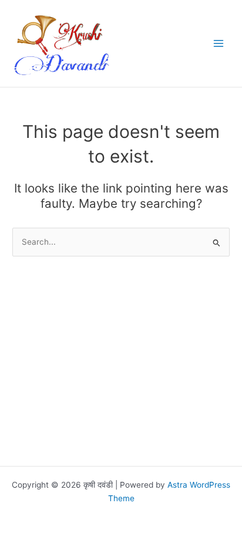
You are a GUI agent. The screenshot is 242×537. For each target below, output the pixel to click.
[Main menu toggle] (219, 44)
